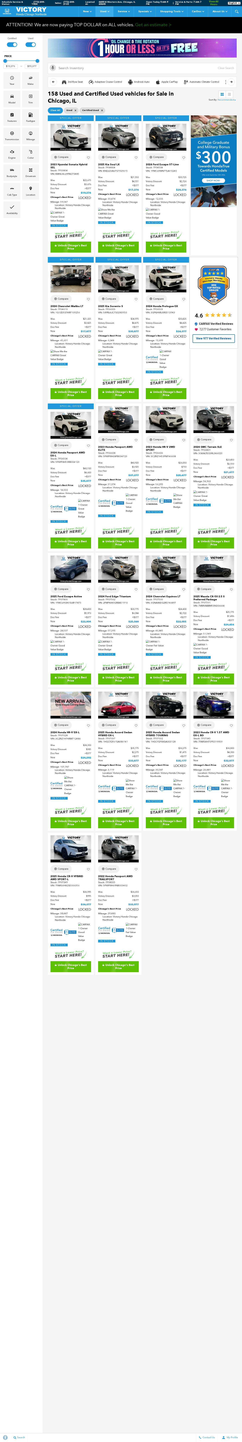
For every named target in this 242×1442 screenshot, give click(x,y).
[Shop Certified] (142, 48)
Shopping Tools (170, 11)
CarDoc (196, 11)
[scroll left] (53, 81)
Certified (12, 39)
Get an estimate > (153, 25)
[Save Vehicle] (88, 157)
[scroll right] (231, 81)
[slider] (5, 61)
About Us (218, 11)
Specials (143, 11)
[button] (236, 11)
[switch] (12, 42)
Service (122, 11)
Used (103, 11)
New (86, 11)
